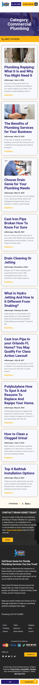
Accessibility (24, 669)
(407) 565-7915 (19, 674)
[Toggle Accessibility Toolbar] (35, 681)
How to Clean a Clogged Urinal (16, 436)
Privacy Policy (15, 669)
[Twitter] (6, 656)
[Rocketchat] (11, 656)
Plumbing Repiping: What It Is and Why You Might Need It (19, 71)
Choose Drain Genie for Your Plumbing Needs (17, 184)
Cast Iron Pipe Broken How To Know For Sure (16, 223)
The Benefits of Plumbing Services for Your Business (18, 127)
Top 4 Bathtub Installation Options (19, 471)
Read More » (9, 95)
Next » (28, 503)
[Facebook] (3, 656)
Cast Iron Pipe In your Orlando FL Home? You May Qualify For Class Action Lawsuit (17, 347)
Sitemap (33, 669)
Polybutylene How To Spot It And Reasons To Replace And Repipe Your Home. (19, 394)
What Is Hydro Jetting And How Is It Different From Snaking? (19, 299)
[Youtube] (8, 656)
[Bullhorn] (14, 656)
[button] (36, 4)
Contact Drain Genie (14, 530)
